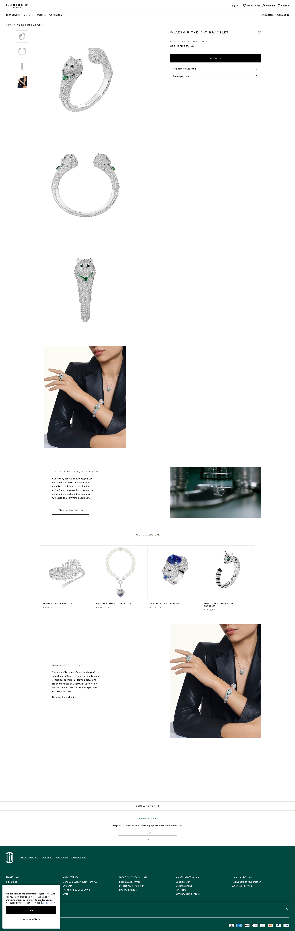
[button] (147, 839)
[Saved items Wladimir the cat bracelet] (259, 32)
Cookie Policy (48, 903)
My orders (181, 889)
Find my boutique (128, 889)
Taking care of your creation (246, 881)
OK (31, 910)
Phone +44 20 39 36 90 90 (76, 889)
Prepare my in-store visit (131, 885)
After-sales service (242, 885)
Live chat (67, 885)
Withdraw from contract (188, 893)
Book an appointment (130, 881)
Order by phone (184, 885)
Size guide (11, 881)
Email (65, 893)
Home (9, 24)
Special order (183, 881)
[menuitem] (236, 5)
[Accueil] (9, 857)
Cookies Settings (31, 918)
